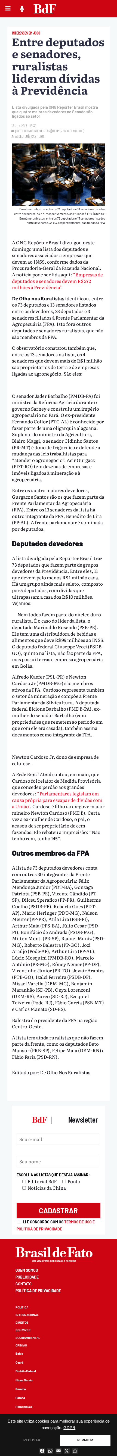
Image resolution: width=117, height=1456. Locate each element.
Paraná (20, 1397)
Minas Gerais (24, 1380)
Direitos (22, 1322)
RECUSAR (31, 1440)
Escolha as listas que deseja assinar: (53, 1175)
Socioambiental (28, 1337)
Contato (24, 1284)
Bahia (19, 1353)
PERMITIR (85, 1440)
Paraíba (21, 1389)
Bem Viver (23, 1330)
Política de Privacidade (38, 1290)
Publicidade (27, 1277)
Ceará (19, 1362)
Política (22, 1307)
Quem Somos (27, 1270)
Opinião (21, 1345)
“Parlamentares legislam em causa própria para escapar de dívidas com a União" (57, 800)
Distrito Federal (26, 1371)
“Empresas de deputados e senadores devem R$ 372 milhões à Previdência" (57, 280)
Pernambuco (24, 1406)
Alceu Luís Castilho (29, 136)
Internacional (27, 1315)
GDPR (69, 1428)
